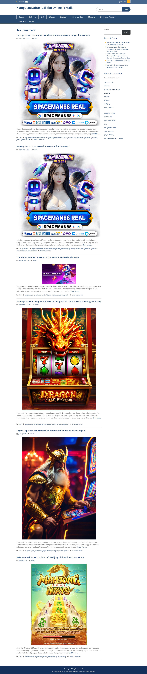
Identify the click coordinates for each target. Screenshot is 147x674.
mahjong (107, 104)
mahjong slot (35, 657)
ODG (26, 2)
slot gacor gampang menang (113, 138)
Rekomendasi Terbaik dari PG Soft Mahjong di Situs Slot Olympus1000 (50, 557)
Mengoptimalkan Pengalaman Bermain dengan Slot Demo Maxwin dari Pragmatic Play (58, 301)
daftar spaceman (30, 138)
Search (106, 29)
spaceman (87, 138)
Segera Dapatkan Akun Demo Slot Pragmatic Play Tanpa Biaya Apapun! (50, 430)
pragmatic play (58, 138)
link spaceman (40, 138)
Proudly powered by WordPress (62, 671)
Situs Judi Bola (77, 17)
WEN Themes (90, 671)
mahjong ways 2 (109, 113)
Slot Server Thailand (26, 21)
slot (43, 295)
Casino (21, 17)
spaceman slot (25, 140)
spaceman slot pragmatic (60, 295)
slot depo (107, 97)
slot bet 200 (108, 117)
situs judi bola (108, 107)
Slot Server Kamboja (107, 17)
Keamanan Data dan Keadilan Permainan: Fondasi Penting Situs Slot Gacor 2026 (117, 49)
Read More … (96, 134)
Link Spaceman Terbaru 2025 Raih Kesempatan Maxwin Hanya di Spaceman (53, 35)
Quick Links (122, 2)
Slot (42, 17)
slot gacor (49, 295)
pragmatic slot (47, 424)
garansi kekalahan (110, 120)
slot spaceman (78, 138)
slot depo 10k (108, 82)
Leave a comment (39, 140)
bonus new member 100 (112, 89)
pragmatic (49, 138)
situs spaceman (68, 138)
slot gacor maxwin (110, 128)
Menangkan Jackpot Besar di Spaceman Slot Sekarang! (42, 146)
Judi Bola (32, 17)
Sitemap (52, 17)
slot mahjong (62, 657)
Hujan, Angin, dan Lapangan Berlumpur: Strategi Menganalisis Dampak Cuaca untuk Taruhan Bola (118, 56)
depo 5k (107, 86)
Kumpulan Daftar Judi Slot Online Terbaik (44, 8)
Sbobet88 (63, 17)
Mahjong (91, 17)
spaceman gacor (21, 251)
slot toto (107, 93)
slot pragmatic (63, 424)
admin (35, 38)
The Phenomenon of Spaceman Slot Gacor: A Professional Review (47, 257)
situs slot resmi (109, 131)
